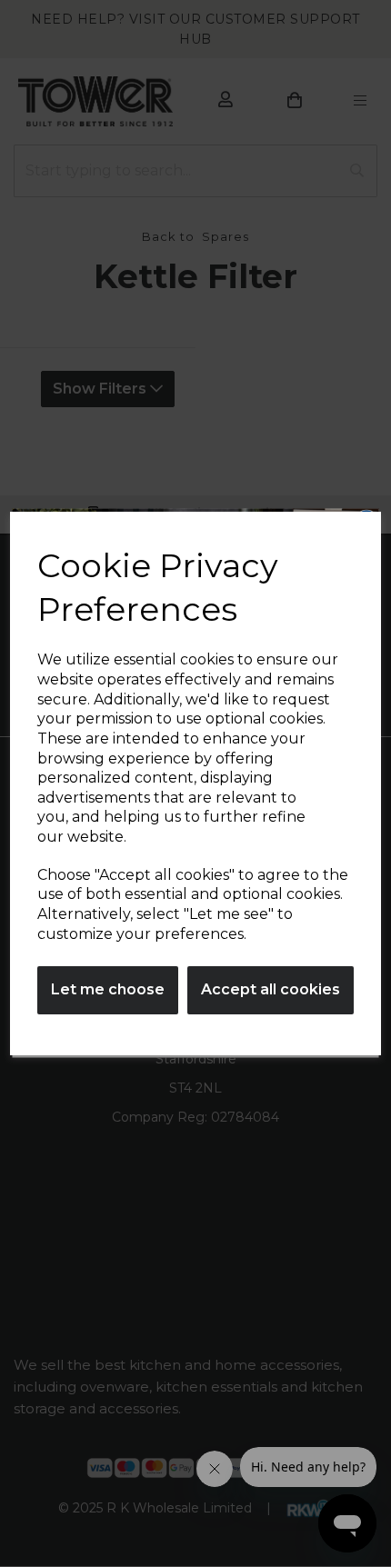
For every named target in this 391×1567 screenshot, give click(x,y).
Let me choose (108, 989)
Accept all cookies (270, 989)
